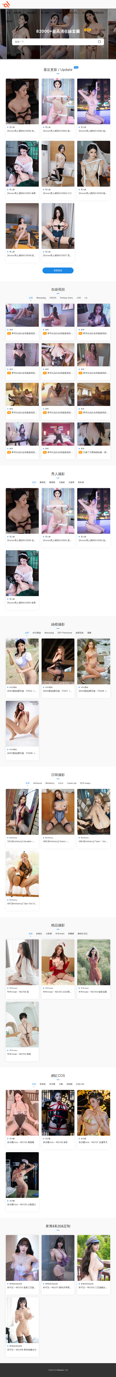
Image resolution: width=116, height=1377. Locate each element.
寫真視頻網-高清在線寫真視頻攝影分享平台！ (6, 4)
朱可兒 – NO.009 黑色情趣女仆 (21, 1349)
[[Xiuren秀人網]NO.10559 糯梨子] (93, 163)
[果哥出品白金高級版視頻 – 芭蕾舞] (93, 394)
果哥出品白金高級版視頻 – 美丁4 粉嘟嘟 (57, 333)
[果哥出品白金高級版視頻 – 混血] (58, 354)
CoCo (60, 783)
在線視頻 (86, 12)
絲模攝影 (17, 12)
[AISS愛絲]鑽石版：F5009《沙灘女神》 (93, 691)
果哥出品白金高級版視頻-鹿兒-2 (93, 333)
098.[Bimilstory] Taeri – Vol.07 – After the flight (94, 841)
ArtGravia (37, 783)
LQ (86, 297)
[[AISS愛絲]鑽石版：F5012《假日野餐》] (22, 661)
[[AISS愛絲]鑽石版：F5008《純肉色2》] (22, 724)
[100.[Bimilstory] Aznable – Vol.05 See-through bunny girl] (22, 812)
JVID (79, 297)
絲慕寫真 (80, 632)
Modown (60, 1370)
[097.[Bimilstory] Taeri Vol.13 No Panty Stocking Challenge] (22, 874)
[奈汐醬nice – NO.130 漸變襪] (22, 1113)
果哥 (11, 330)
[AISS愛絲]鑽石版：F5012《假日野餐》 (21, 691)
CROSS (53, 297)
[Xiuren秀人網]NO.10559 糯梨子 (93, 193)
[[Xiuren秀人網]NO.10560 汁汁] (58, 163)
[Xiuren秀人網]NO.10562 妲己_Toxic (93, 131)
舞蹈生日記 (83, 933)
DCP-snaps (85, 783)
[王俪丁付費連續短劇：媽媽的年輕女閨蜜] (93, 434)
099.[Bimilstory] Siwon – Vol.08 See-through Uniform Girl (57, 841)
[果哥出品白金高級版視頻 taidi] (22, 434)
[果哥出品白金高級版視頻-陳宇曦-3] (58, 394)
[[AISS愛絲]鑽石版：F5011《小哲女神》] (58, 661)
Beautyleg (41, 297)
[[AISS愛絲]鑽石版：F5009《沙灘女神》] (93, 661)
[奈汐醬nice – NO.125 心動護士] (22, 1175)
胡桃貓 (69, 1084)
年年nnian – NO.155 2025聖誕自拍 (57, 991)
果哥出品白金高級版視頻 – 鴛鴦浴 (22, 333)
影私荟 (81, 482)
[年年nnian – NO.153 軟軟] (22, 1024)
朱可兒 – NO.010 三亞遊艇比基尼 (93, 1287)
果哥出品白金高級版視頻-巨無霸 (21, 373)
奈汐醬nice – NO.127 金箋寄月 (93, 1142)
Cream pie (71, 783)
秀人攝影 (45, 12)
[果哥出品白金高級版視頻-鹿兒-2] (93, 315)
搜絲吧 (9, 21)
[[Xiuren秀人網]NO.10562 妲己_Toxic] (93, 101)
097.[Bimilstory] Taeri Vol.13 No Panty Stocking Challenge (21, 903)
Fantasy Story (66, 297)
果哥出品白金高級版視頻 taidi (21, 452)
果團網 (71, 933)
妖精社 (39, 933)
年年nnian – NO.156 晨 (18, 991)
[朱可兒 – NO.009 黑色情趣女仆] (22, 1320)
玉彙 (61, 1084)
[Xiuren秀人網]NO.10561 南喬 (21, 193)
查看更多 (58, 270)
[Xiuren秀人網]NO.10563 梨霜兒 (57, 131)
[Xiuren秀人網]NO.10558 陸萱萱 (21, 255)
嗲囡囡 (52, 482)
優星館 (43, 482)
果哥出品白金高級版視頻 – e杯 (57, 452)
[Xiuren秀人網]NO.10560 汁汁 (57, 193)
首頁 (8, 12)
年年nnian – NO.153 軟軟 (19, 1054)
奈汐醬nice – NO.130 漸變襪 (20, 1142)
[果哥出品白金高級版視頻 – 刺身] (22, 394)
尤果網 (49, 933)
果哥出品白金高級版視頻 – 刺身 (22, 412)
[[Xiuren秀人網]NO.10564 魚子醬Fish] (22, 101)
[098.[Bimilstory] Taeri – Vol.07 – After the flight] (93, 812)
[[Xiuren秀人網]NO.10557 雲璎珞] (58, 226)
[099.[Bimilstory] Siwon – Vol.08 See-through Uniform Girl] (58, 812)
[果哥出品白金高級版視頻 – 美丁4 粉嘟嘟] (58, 315)
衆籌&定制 (99, 12)
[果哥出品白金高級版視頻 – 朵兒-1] (93, 354)
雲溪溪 (43, 1084)
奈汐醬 (52, 1084)
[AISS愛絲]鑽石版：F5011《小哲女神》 (57, 691)
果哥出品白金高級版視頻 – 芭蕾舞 (93, 412)
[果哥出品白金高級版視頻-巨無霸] (22, 354)
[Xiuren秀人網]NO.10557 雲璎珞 (57, 255)
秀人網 (12, 127)
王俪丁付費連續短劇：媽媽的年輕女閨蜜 (94, 452)
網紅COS (72, 12)
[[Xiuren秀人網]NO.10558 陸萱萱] (22, 226)
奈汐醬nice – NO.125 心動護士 (21, 1204)
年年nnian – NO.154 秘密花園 (93, 991)
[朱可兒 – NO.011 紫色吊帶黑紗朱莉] (58, 1258)
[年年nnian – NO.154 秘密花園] (93, 962)
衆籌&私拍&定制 (15, 1284)
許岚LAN (80, 1084)
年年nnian (59, 933)
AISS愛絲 (37, 632)
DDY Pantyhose (65, 632)
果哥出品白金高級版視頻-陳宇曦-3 (57, 412)
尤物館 (62, 482)
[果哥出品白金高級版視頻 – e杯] (58, 434)
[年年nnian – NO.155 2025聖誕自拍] (58, 962)
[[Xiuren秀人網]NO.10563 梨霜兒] (58, 101)
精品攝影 (31, 12)
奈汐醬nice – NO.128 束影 (55, 1142)
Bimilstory (50, 783)
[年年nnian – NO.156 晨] (22, 962)
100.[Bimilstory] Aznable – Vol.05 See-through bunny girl (20, 841)
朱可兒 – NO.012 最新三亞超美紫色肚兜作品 (21, 1287)
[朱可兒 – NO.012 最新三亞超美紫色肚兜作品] (22, 1258)
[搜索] (95, 30)
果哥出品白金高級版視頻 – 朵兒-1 (93, 373)
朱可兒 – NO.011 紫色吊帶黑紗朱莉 (57, 1287)
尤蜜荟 (71, 482)
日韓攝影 (59, 12)
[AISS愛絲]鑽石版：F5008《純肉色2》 (22, 753)
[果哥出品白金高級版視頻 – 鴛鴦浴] (22, 315)
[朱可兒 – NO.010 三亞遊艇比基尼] (93, 1258)
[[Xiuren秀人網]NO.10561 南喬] (22, 163)
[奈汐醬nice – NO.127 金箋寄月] (93, 1113)
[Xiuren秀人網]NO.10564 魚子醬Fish (21, 131)
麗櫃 (89, 632)
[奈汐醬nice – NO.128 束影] (58, 1113)
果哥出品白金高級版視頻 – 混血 (57, 373)
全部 (31, 297)
